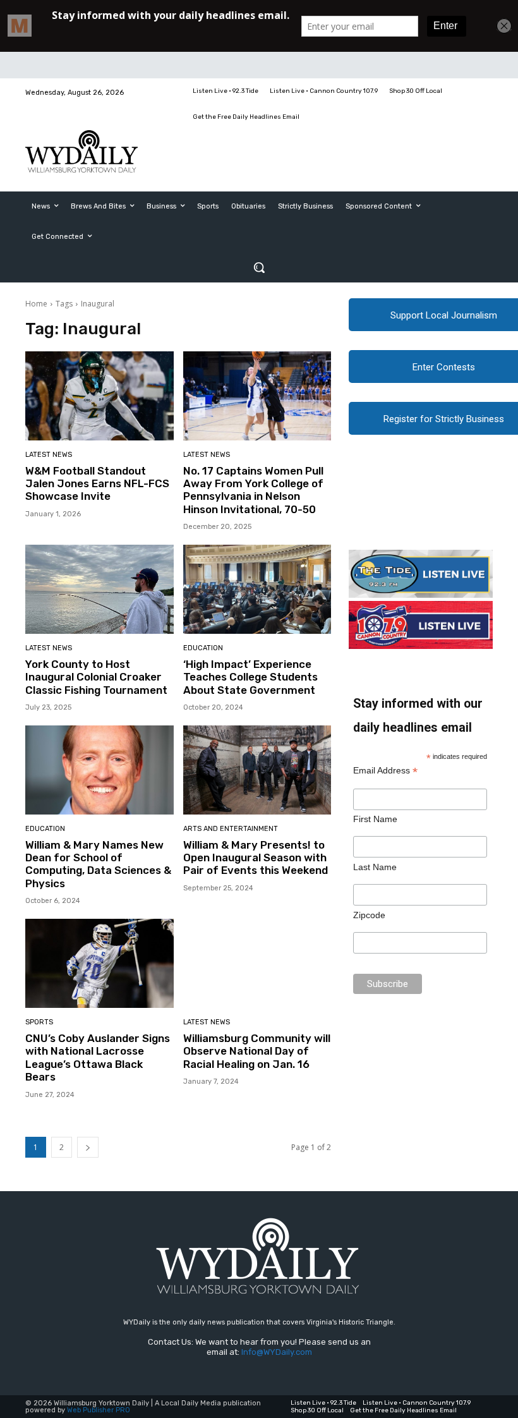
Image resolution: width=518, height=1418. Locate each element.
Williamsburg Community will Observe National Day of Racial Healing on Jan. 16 (256, 1051)
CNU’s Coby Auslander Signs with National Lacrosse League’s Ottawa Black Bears (97, 1057)
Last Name (375, 867)
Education (203, 648)
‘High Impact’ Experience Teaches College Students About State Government (250, 677)
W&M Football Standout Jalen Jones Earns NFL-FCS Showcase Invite (97, 483)
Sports (39, 1022)
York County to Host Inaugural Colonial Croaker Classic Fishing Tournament (96, 677)
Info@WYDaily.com (276, 1352)
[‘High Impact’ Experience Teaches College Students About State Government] (257, 589)
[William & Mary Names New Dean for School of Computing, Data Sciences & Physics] (99, 770)
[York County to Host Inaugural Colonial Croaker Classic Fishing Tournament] (99, 589)
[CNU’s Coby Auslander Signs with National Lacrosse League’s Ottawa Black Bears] (99, 963)
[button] (259, 267)
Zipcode (369, 915)
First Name (375, 819)
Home (36, 303)
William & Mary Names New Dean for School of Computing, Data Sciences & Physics (98, 864)
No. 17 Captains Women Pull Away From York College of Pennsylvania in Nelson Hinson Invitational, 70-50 (253, 490)
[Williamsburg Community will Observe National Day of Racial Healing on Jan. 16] (257, 963)
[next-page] (88, 1147)
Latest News (48, 454)
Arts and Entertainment (230, 828)
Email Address (385, 771)
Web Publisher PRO (98, 1410)
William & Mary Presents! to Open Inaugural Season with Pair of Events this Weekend (255, 858)
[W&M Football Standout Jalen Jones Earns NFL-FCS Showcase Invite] (99, 395)
